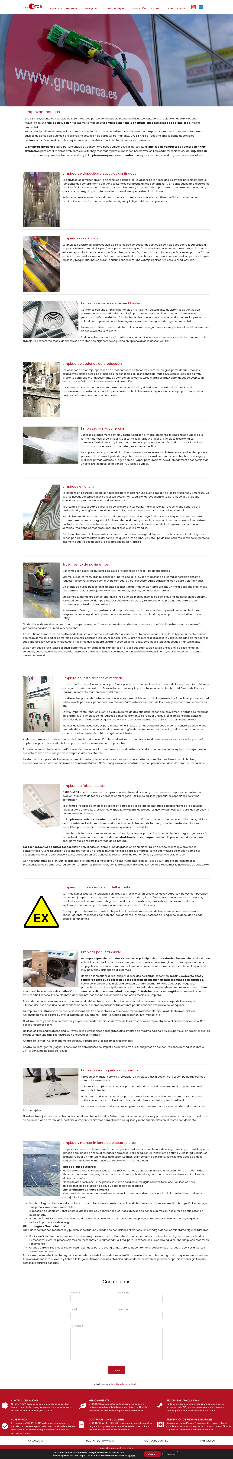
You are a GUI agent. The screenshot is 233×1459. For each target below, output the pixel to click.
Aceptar (152, 1454)
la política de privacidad (123, 1384)
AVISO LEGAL (35, 1440)
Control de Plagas (114, 8)
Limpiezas (54, 8)
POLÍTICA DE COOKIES (155, 1440)
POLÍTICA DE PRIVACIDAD (100, 1440)
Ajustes (171, 1454)
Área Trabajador (177, 8)
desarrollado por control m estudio (116, 1448)
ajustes (131, 1455)
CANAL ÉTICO (207, 1440)
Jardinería (71, 8)
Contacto (156, 8)
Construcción (138, 8)
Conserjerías (90, 8)
